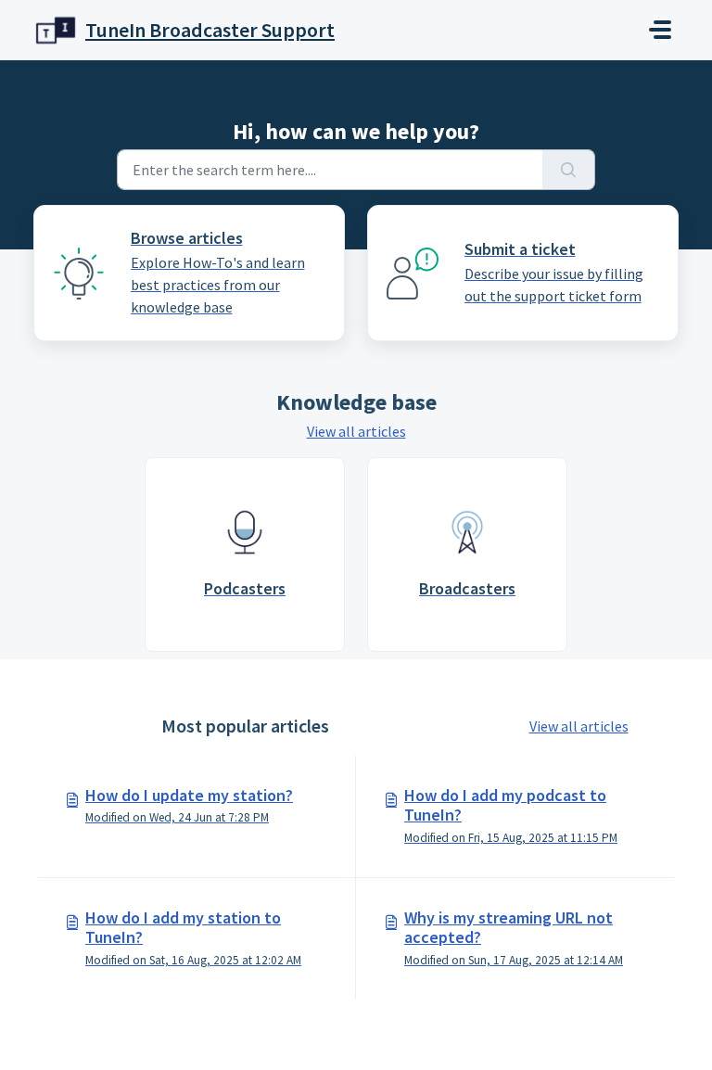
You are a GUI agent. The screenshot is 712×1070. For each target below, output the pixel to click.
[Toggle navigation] (660, 29)
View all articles (356, 431)
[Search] (568, 169)
